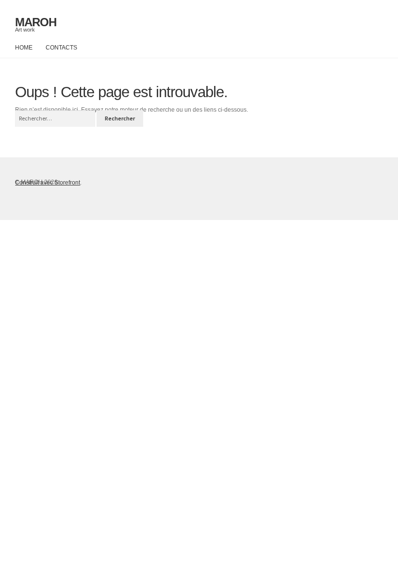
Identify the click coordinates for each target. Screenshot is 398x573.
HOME (24, 47)
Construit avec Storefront (47, 182)
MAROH (35, 22)
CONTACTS (61, 47)
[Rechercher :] (56, 118)
